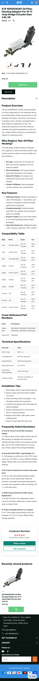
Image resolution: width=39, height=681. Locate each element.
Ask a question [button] (19, 549)
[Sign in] (32, 2)
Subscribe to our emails (10, 655)
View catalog (3, 3)
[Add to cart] (16, 609)
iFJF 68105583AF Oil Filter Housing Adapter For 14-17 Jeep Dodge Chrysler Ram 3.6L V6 (12, 598)
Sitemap (27, 668)
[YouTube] (3, 651)
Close (19, 637)
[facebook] (7, 651)
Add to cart (23, 85)
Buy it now (8, 92)
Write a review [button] (19, 543)
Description (8, 98)
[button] (33, 41)
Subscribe (34, 659)
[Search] (7, 2)
